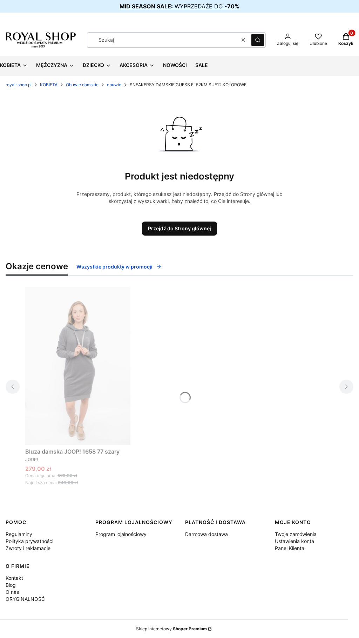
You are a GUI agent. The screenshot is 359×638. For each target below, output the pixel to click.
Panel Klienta (289, 548)
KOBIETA (48, 84)
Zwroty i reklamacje (28, 548)
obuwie (114, 84)
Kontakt (14, 578)
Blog (11, 585)
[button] (257, 40)
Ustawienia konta (294, 541)
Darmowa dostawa (206, 534)
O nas (12, 592)
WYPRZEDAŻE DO (179, 6)
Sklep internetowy (171, 628)
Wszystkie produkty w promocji (114, 267)
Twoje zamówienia (296, 534)
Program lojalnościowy (121, 534)
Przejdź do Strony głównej (179, 228)
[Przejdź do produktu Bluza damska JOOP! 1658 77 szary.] (77, 366)
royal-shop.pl (19, 84)
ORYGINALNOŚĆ (25, 599)
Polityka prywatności (29, 541)
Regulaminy (19, 534)
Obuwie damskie (82, 84)
